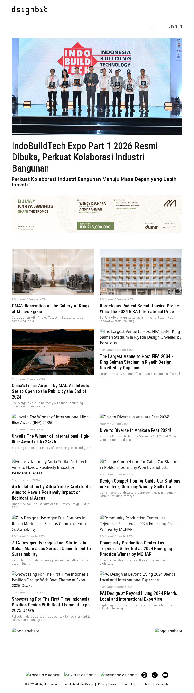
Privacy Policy (107, 684)
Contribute (144, 684)
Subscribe (162, 684)
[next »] (25, 631)
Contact (127, 684)
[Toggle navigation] (17, 26)
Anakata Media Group (79, 684)
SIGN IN (175, 26)
